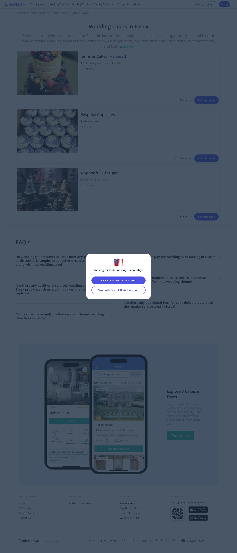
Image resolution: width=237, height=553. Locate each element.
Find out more (206, 100)
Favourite (185, 100)
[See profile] (47, 73)
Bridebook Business (80, 503)
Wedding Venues (39, 4)
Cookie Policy (93, 541)
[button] (180, 435)
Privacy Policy (110, 541)
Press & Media (27, 513)
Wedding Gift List (129, 517)
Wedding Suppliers (59, 4)
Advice (137, 4)
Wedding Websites (81, 4)
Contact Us (25, 517)
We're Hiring (25, 508)
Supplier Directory (130, 508)
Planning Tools (101, 4)
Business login (196, 4)
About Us (24, 503)
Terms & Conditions (130, 541)
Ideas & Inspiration (121, 4)
